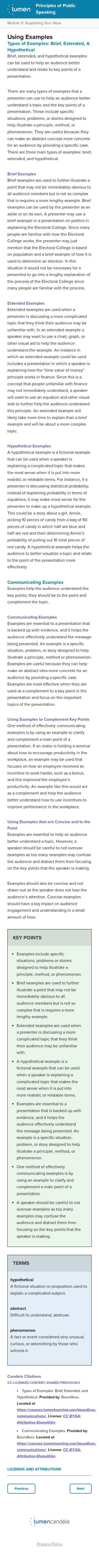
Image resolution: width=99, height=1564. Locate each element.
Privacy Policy (49, 1544)
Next (80, 1489)
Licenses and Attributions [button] (34, 1469)
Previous (21, 1489)
